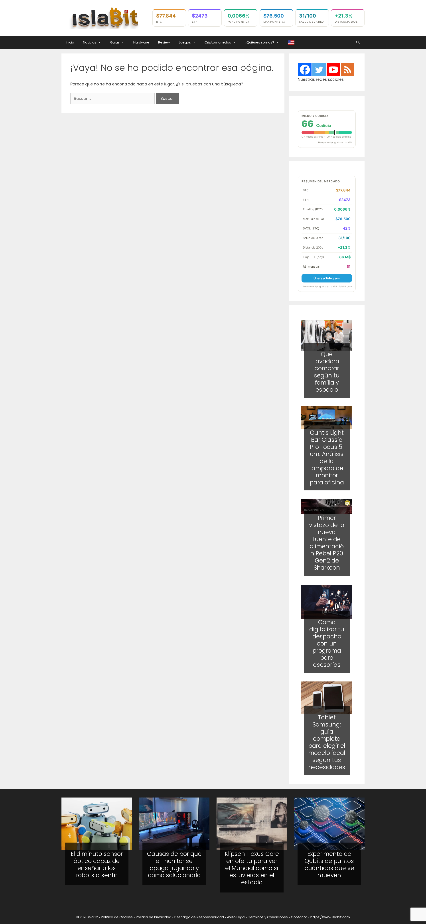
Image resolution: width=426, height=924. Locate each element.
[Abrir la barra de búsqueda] (358, 42)
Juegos (185, 42)
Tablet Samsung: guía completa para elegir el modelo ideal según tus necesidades (326, 742)
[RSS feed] (347, 69)
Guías (115, 42)
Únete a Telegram (327, 278)
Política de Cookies (117, 917)
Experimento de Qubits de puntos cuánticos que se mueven (329, 864)
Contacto (299, 917)
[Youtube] (333, 69)
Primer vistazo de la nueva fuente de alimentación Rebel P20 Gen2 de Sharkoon (326, 543)
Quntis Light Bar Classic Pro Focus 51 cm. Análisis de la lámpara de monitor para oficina (327, 457)
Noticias (89, 42)
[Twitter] (319, 69)
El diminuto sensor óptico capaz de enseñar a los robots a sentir (97, 864)
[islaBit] (105, 17)
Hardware (141, 42)
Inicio (70, 42)
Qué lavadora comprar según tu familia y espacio (326, 371)
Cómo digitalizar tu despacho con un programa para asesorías (326, 643)
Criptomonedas (218, 42)
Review (164, 42)
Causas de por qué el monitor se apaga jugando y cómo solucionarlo (174, 864)
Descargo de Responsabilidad (199, 917)
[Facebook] (305, 69)
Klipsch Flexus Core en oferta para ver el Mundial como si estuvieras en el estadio (252, 868)
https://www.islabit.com (330, 917)
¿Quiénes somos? (259, 42)
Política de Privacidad (153, 917)
